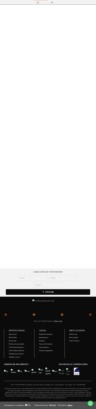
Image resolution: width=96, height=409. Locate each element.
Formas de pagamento (46, 350)
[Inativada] (76, 371)
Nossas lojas (13, 341)
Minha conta (73, 334)
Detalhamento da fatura (16, 354)
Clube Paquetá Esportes (16, 347)
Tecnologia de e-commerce (14, 405)
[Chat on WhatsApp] (90, 403)
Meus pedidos (73, 337)
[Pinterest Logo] (62, 314)
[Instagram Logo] (5, 314)
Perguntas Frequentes (46, 334)
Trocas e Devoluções (45, 344)
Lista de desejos (74, 341)
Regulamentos (43, 337)
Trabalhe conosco (14, 357)
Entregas (42, 341)
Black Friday (13, 337)
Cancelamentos (44, 347)
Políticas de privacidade (16, 344)
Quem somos (13, 334)
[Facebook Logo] (34, 314)
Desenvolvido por (41, 405)
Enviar (49, 292)
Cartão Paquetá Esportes (16, 350)
